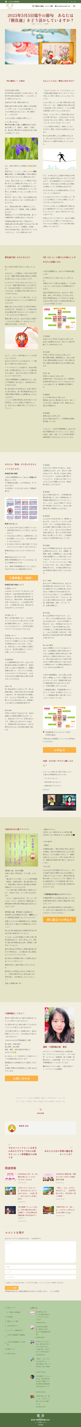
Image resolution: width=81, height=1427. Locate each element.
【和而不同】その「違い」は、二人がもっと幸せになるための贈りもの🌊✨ (65, 1210)
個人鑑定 (10, 1317)
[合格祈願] (21, 338)
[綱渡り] (59, 159)
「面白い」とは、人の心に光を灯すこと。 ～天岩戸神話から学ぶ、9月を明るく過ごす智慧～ (66, 1192)
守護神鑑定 (40, 1101)
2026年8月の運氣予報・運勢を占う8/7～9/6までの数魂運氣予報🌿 (66, 1177)
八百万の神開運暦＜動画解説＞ (16, 1336)
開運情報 (37, 1098)
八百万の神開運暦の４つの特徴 (16, 1343)
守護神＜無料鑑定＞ (15, 1312)
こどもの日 (22, 1101)
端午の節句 (58, 1101)
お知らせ (31, 1098)
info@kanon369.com (63, 6)
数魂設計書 (51, 1101)
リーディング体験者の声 (14, 1330)
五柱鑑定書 (29, 1101)
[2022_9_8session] (59, 802)
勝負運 (34, 1101)
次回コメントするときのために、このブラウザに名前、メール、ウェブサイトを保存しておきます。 (36, 1283)
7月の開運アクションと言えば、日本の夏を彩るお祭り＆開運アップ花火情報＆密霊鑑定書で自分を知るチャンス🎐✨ (28, 1212)
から (43, 1098)
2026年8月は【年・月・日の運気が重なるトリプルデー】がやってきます (28, 1177)
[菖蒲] (21, 149)
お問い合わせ (11, 1353)
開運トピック (11, 1349)
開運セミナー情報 (12, 1321)
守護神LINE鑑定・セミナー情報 (44, 6)
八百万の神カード (12, 1326)
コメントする (61, 1098)
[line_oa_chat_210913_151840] (59, 1025)
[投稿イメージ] (10, 1177)
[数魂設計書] (21, 509)
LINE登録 (40, 1425)
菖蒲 (64, 1101)
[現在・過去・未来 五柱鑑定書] (59, 318)
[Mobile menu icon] (74, 6)
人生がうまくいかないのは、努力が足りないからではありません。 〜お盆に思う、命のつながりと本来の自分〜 (27, 1193)
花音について (11, 1308)
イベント (25, 1098)
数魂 (46, 1101)
